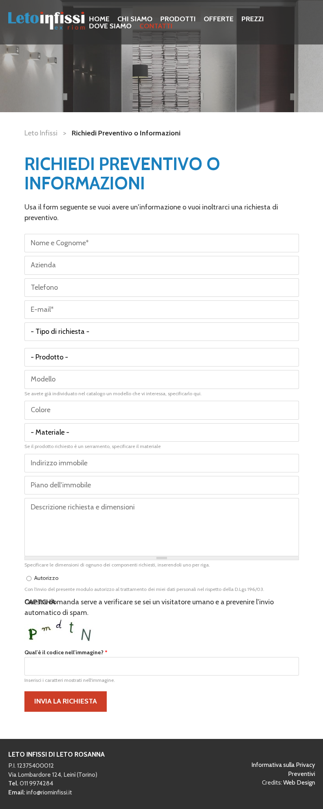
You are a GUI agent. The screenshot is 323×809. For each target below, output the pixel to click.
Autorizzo (46, 577)
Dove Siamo (110, 26)
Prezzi (252, 18)
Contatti (156, 26)
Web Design (299, 782)
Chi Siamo (134, 18)
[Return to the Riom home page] (46, 27)
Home (99, 18)
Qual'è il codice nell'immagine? (66, 652)
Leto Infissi (41, 133)
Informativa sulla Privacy (283, 764)
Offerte (219, 18)
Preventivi (301, 774)
